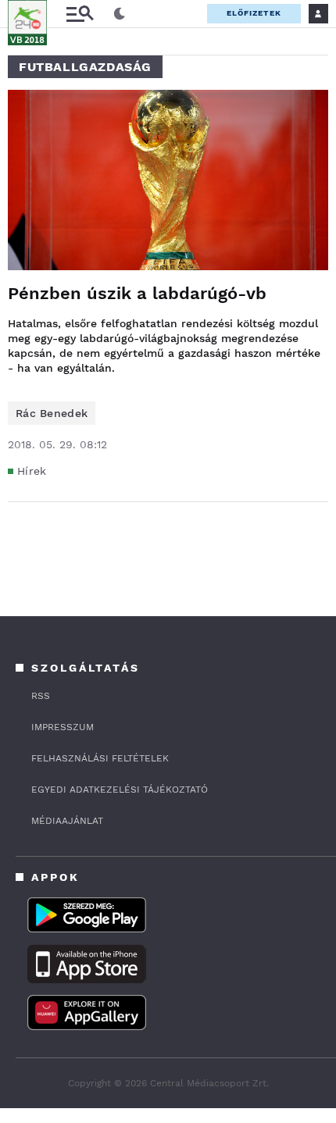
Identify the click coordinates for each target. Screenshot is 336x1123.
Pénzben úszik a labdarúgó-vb (137, 293)
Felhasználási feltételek (100, 758)
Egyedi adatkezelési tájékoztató (119, 789)
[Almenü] (80, 13)
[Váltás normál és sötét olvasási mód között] (119, 14)
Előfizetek (254, 13)
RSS (40, 695)
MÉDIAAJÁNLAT (67, 820)
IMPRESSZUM (62, 727)
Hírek (32, 471)
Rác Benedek (52, 413)
